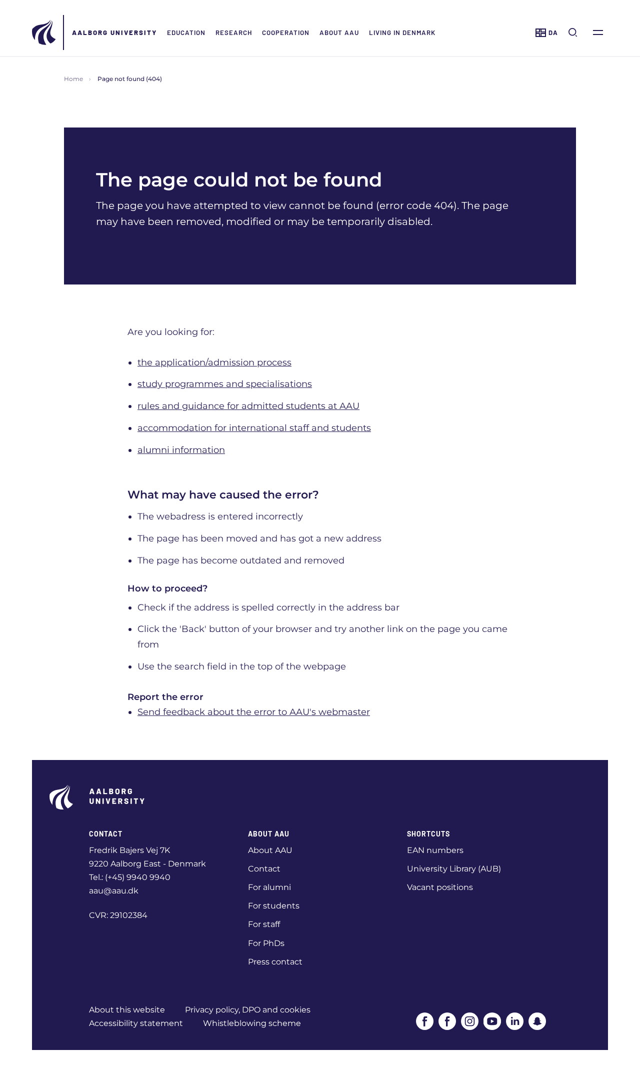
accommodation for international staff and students (254, 428)
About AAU (339, 32)
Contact (264, 869)
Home (73, 78)
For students (274, 905)
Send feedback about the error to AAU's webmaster (254, 712)
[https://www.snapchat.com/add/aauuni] (537, 1021)
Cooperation (286, 32)
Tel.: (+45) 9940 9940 (129, 877)
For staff (264, 924)
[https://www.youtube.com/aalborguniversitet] (492, 1021)
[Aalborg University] (44, 32)
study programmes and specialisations (225, 384)
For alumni (269, 887)
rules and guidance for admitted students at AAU (249, 406)
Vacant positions (440, 887)
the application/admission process (215, 362)
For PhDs (266, 943)
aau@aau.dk (113, 891)
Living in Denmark (402, 32)
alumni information (181, 450)
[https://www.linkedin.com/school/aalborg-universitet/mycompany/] (515, 1021)
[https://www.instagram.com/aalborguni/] (469, 1021)
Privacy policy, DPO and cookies (247, 1009)
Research (234, 32)
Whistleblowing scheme (252, 1023)
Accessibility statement (136, 1023)
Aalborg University (114, 32)
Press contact (275, 961)
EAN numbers (435, 850)
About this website (127, 1009)
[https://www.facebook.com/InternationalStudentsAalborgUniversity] (447, 1021)
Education (186, 32)
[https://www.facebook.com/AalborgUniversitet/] (425, 1021)
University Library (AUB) (454, 869)
